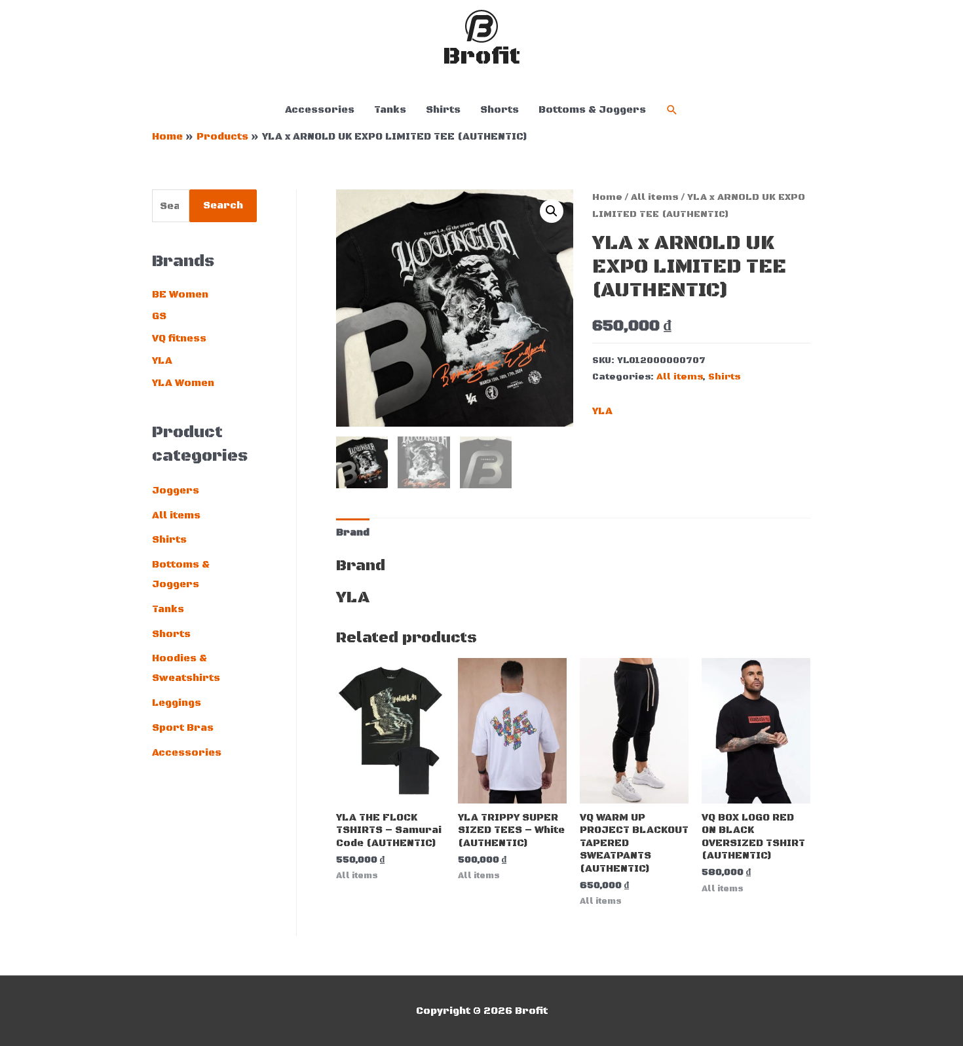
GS (159, 316)
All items (176, 515)
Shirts (443, 110)
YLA (162, 361)
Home (607, 197)
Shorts (499, 110)
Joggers (175, 490)
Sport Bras (183, 728)
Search (223, 205)
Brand (352, 532)
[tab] (352, 532)
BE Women (180, 294)
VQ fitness (179, 338)
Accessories (319, 110)
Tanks (390, 110)
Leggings (176, 703)
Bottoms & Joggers (592, 110)
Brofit (481, 56)
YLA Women (183, 383)
